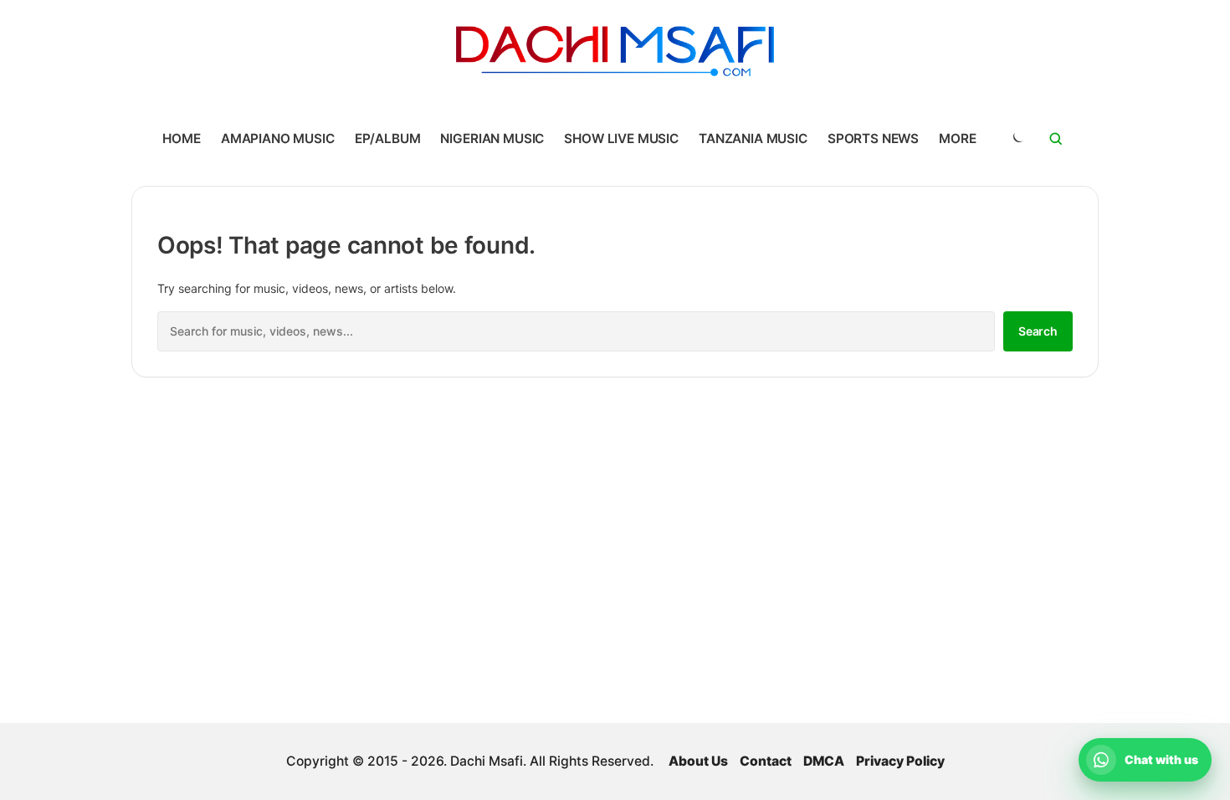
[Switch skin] (1017, 139)
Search (1038, 331)
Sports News (873, 138)
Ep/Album (388, 138)
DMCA (823, 761)
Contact (766, 761)
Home (181, 138)
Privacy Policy (900, 761)
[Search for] (1056, 139)
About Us (698, 761)
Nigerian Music (492, 138)
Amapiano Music (278, 138)
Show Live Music (621, 138)
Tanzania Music (753, 138)
